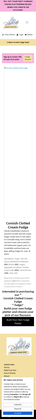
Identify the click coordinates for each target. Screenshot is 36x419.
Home (6, 367)
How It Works (10, 373)
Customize (18, 404)
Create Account (28, 58)
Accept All (17, 413)
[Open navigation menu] (27, 22)
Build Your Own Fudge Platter (18, 321)
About (6, 376)
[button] (8, 35)
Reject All (17, 409)
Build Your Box (10, 370)
